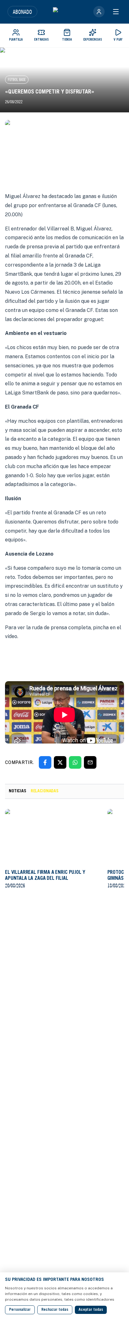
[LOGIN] (99, 11)
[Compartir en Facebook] (45, 762)
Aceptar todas (91, 1310)
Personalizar (20, 1310)
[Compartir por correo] (90, 762)
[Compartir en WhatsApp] (75, 762)
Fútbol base (17, 79)
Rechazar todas (54, 1310)
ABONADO (22, 11)
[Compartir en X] (60, 762)
